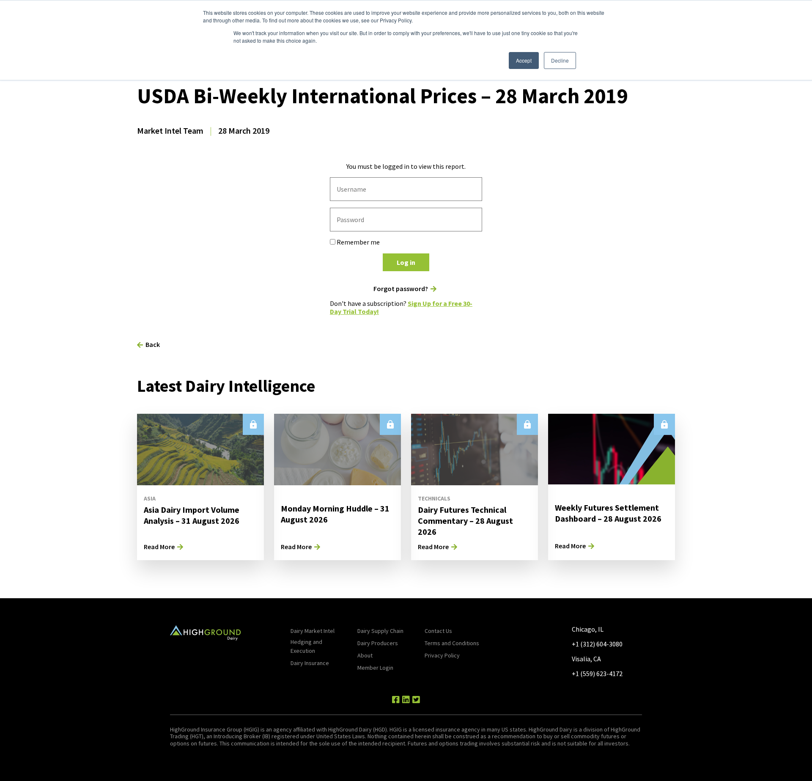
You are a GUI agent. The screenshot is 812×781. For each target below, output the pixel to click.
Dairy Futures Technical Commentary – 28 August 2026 (465, 520)
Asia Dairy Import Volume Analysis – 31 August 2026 (191, 515)
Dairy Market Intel (313, 631)
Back (152, 344)
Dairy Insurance (310, 663)
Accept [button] (524, 60)
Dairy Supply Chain (380, 631)
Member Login (375, 667)
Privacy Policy (442, 655)
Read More (159, 546)
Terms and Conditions (452, 643)
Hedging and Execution (306, 646)
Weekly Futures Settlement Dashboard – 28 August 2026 (608, 513)
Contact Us (438, 631)
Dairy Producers (377, 643)
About (365, 655)
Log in (406, 262)
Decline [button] (560, 60)
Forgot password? (400, 289)
